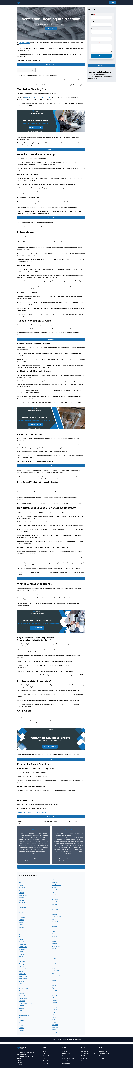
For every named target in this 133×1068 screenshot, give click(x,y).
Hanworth (54, 943)
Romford (54, 1019)
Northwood (55, 1027)
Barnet (53, 1005)
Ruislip (54, 1017)
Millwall (21, 971)
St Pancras (22, 981)
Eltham (21, 1025)
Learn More (51, 339)
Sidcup (54, 907)
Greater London (23, 1018)
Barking (54, 953)
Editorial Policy (103, 1051)
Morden (21, 910)
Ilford (53, 973)
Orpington (54, 926)
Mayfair (21, 951)
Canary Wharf (23, 976)
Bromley (21, 1020)
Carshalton (22, 941)
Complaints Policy (104, 1053)
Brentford (21, 1027)
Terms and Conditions (68, 1058)
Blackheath (22, 966)
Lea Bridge (55, 899)
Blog (44, 1051)
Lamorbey (54, 911)
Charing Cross (23, 946)
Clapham (29, 812)
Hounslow (54, 914)
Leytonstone (55, 938)
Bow (20, 1023)
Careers (45, 1063)
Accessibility (83, 1058)
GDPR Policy (84, 1051)
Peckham (21, 914)
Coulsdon (21, 1005)
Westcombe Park (23, 988)
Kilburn (21, 1013)
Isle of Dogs (22, 973)
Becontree (54, 992)
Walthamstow (55, 970)
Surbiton (21, 1008)
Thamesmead (55, 961)
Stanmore (54, 1007)
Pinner (53, 1012)
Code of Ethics (103, 1056)
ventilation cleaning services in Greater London (37, 97)
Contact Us (46, 1056)
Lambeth (19, 812)
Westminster (22, 934)
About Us (64, 1051)
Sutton (21, 956)
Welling (54, 924)
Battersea (21, 897)
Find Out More (51, 579)
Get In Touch (101, 65)
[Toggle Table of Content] (32, 70)
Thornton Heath (37, 812)
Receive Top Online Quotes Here (51, 816)
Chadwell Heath (56, 1010)
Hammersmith (23, 969)
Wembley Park (56, 946)
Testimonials (46, 1058)
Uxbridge (54, 1022)
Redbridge (54, 978)
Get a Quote (50, 28)
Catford (21, 939)
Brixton (24, 812)
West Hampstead (56, 884)
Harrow (54, 985)
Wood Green (55, 951)
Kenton (54, 983)
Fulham (21, 929)
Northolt (54, 980)
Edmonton (54, 990)
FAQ (44, 1053)
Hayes (53, 988)
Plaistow (54, 892)
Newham (54, 904)
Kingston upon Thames (25, 1003)
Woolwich (54, 889)
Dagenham (55, 1000)
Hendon (54, 941)
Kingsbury (54, 958)
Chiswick (21, 983)
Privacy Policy (66, 1053)
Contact (112, 2)
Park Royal (55, 894)
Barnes (21, 959)
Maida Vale (22, 986)
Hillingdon (54, 995)
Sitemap (101, 1058)
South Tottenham (56, 916)
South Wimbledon (24, 895)
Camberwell (22, 907)
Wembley (54, 936)
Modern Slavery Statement (87, 1053)
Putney (21, 924)
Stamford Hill (55, 902)
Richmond (22, 1000)
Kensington (22, 954)
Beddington (22, 917)
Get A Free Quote (51, 867)
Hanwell (54, 919)
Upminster (54, 1029)
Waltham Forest (56, 975)
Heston (54, 948)
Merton (44, 812)
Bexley (53, 965)
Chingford (54, 1002)
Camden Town (23, 996)
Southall (54, 963)
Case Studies (47, 1061)
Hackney (21, 1030)
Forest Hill (22, 905)
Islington (21, 993)
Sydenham (22, 902)
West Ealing (55, 909)
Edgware (54, 997)
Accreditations (66, 1063)
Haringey (54, 934)
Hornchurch (55, 1024)
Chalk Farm (22, 1010)
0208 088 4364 (21, 1064)
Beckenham (22, 937)
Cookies (64, 1056)
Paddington (22, 964)
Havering (54, 1032)
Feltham (54, 968)
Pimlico (21, 912)
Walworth (21, 927)
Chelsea (21, 919)
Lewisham (22, 949)
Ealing (53, 929)
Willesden (54, 887)
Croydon (21, 922)
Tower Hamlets (23, 978)
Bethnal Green (23, 991)
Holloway (54, 882)
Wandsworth (22, 900)
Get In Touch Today (51, 64)
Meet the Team (66, 1061)
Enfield (54, 1015)
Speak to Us (51, 217)
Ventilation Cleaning (24, 42)
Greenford (54, 956)
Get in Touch (51, 465)
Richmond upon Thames (26, 1015)
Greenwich (22, 961)
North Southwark (23, 944)
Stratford (54, 897)
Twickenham (55, 880)
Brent (53, 931)
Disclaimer (83, 1061)
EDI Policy (83, 1056)
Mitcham (21, 892)
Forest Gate (55, 921)
